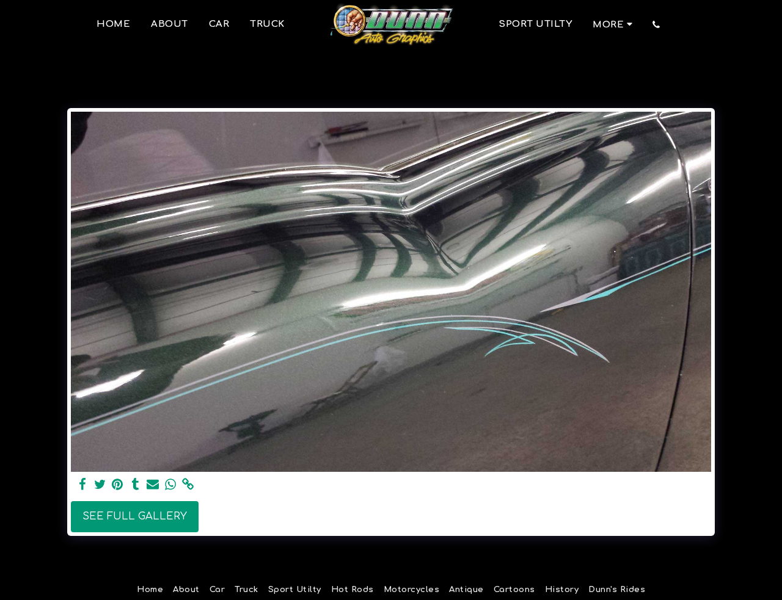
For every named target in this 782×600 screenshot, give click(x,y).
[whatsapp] (170, 485)
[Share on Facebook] (82, 485)
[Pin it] (117, 485)
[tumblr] (135, 485)
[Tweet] (99, 485)
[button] (656, 24)
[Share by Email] (153, 485)
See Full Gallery (134, 516)
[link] (188, 485)
